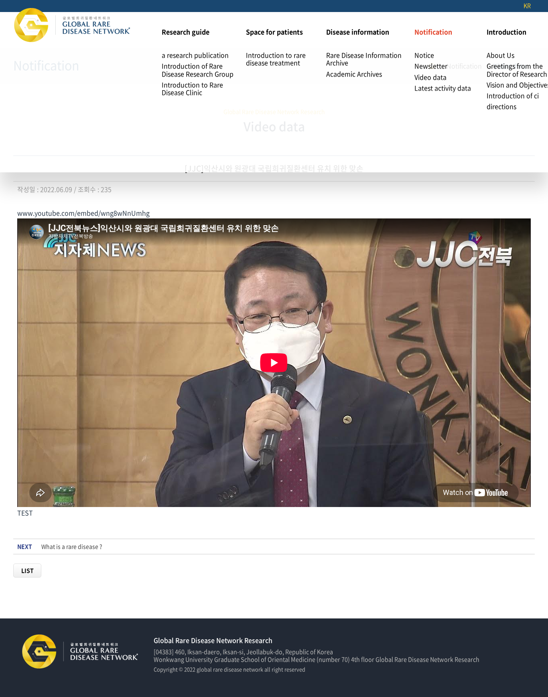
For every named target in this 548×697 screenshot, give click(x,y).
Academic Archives (354, 74)
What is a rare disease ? (71, 546)
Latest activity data (442, 88)
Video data (430, 77)
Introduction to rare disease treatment (276, 58)
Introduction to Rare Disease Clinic (192, 88)
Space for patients (274, 32)
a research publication (195, 55)
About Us (500, 55)
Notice (424, 55)
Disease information (357, 32)
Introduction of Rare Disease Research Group (197, 69)
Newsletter (430, 66)
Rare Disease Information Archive (364, 58)
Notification (433, 32)
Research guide (185, 32)
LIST (27, 570)
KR (527, 5)
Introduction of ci (513, 95)
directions (501, 106)
